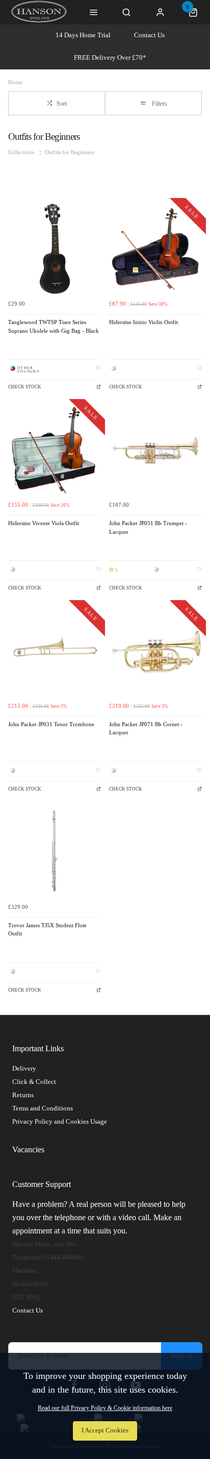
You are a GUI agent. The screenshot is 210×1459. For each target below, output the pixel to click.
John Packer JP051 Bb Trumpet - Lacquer (148, 528)
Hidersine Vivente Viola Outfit (43, 523)
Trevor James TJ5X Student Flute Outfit (47, 930)
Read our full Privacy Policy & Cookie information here (105, 1408)
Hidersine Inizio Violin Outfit (143, 322)
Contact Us (149, 35)
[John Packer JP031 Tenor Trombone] (54, 650)
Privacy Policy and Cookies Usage (59, 1121)
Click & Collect (34, 1081)
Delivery (24, 1068)
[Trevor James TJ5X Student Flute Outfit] (54, 851)
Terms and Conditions (42, 1108)
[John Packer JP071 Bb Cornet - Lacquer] (155, 650)
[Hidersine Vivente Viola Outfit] (54, 449)
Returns (23, 1095)
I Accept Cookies (105, 1430)
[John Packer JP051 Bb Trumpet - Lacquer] (155, 449)
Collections (22, 152)
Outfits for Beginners (69, 152)
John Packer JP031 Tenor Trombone (51, 724)
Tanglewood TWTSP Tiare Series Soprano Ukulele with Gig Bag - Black (53, 326)
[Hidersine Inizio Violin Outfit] (155, 248)
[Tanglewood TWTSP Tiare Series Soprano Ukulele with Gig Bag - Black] (54, 248)
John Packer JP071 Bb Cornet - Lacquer (145, 729)
